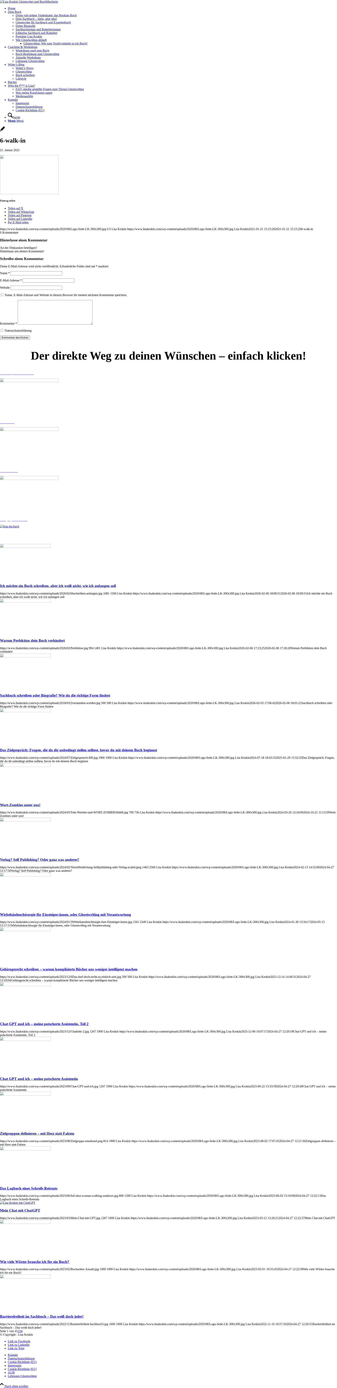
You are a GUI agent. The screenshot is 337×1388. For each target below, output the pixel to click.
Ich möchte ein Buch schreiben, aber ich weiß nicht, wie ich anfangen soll (58, 586)
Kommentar (8, 323)
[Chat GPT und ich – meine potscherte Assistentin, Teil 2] (25, 985)
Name (5, 273)
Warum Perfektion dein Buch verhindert (32, 640)
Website (5, 287)
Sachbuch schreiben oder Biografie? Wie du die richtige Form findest (55, 695)
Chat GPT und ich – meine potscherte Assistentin (39, 1079)
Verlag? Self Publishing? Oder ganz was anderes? (39, 860)
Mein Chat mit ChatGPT (20, 1210)
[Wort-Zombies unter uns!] (25, 766)
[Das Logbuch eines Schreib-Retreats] (25, 1149)
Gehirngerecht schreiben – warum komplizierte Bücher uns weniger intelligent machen (68, 969)
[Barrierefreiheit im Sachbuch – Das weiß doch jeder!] (25, 1277)
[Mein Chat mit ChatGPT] (17, 1202)
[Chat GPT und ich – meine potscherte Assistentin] (25, 1039)
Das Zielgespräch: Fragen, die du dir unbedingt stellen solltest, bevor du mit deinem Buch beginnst (78, 750)
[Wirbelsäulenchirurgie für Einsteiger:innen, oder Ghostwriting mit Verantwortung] (25, 875)
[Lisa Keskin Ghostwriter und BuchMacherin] (29, 1)
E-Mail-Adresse (11, 280)
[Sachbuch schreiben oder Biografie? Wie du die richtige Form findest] (25, 656)
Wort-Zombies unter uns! (20, 805)
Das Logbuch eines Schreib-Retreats (28, 1188)
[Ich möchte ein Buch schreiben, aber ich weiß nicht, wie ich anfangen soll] (25, 546)
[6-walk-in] (2, 131)
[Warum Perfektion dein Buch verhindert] (25, 601)
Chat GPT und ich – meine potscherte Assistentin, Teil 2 (44, 1024)
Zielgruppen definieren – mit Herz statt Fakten (37, 1133)
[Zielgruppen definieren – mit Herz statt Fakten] (25, 1094)
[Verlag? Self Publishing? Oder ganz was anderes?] (25, 820)
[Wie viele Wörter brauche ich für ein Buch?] (25, 1222)
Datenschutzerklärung (18, 330)
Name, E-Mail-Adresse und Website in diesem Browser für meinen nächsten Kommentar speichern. (66, 295)
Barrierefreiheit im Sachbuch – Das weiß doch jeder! (41, 1316)
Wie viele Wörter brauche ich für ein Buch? (34, 1262)
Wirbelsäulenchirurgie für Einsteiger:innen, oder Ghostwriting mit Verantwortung (65, 914)
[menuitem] (172, 8)
